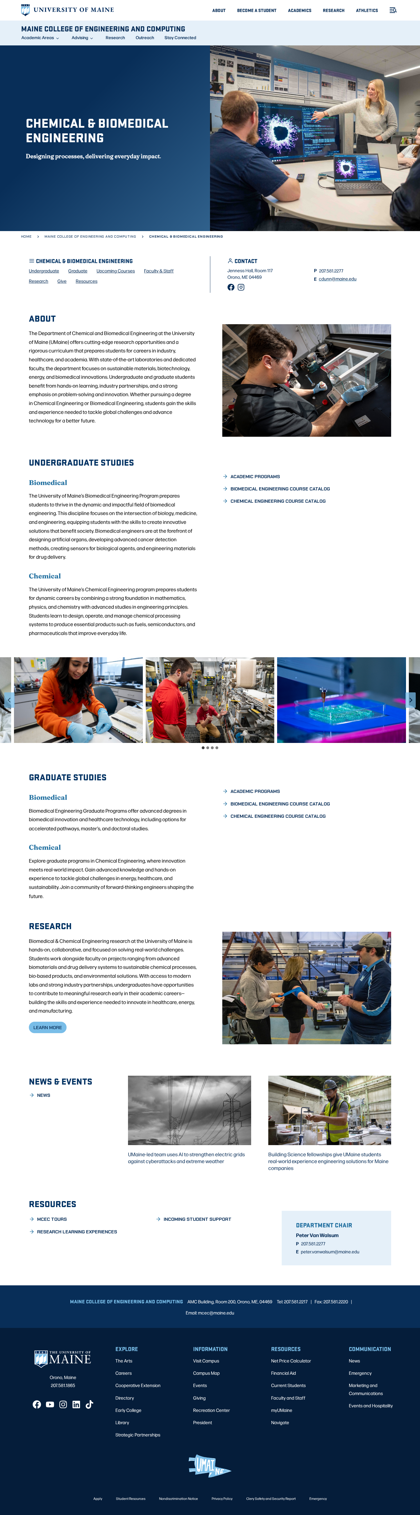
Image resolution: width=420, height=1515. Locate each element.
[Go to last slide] (9, 700)
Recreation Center (211, 1410)
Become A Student (257, 10)
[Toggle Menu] (391, 10)
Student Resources (130, 1498)
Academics (299, 10)
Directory (124, 1398)
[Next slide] (410, 700)
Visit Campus (206, 1361)
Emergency (360, 1373)
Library (122, 1422)
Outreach (145, 37)
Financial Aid (283, 1373)
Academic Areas (37, 37)
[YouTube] (50, 1404)
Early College (128, 1410)
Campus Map (206, 1373)
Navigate (280, 1422)
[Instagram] (241, 287)
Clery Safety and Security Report (271, 1498)
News (354, 1361)
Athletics (367, 10)
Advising (80, 37)
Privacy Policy (222, 1498)
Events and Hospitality (371, 1405)
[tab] (203, 747)
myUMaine (281, 1410)
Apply (97, 1498)
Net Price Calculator (291, 1361)
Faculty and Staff (288, 1398)
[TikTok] (89, 1404)
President (202, 1422)
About (219, 10)
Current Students (288, 1385)
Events (200, 1385)
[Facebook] (231, 287)
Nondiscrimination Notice (178, 1498)
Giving (199, 1398)
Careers (123, 1373)
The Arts (123, 1361)
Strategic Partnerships (137, 1435)
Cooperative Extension (138, 1385)
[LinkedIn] (76, 1404)
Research (334, 10)
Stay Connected (180, 37)
